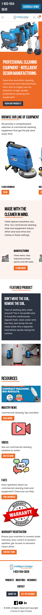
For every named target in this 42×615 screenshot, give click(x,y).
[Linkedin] (25, 603)
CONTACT (21, 586)
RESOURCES (32, 580)
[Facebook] (16, 603)
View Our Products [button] (13, 103)
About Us (12, 594)
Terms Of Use (17, 611)
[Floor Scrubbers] (20, 160)
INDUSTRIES (20, 580)
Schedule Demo (31, 6)
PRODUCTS (9, 580)
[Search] (34, 17)
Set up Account (28, 594)
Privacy (28, 611)
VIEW (5, 192)
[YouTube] (21, 602)
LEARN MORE (21, 268)
